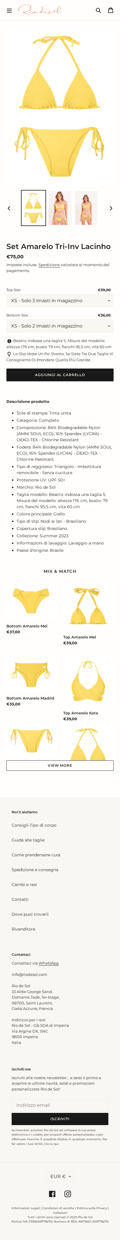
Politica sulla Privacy (92, 1208)
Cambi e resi (24, 884)
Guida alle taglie (28, 840)
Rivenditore (23, 929)
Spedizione (49, 264)
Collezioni (60, 1213)
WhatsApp (49, 963)
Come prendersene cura (36, 854)
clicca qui (51, 1144)
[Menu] (9, 9)
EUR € (58, 1176)
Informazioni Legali (25, 1208)
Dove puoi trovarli (30, 914)
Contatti (20, 899)
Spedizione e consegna (35, 869)
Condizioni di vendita (58, 1208)
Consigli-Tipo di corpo (34, 825)
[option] (33, 207)
